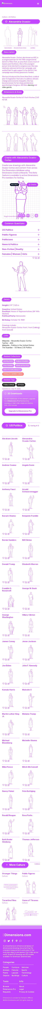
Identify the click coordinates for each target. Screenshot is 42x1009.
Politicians (8, 366)
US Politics (12, 17)
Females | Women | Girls (13, 374)
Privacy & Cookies (26, 992)
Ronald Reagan (9, 815)
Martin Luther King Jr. (10, 715)
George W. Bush (29, 588)
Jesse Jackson (29, 641)
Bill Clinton (27, 540)
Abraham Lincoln (10, 438)
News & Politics (22, 366)
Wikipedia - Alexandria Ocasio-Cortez (17, 341)
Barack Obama (9, 516)
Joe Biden (6, 665)
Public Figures (22, 361)
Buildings (15, 975)
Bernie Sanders (9, 540)
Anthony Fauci (8, 489)
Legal (21, 989)
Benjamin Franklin (30, 516)
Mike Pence (7, 767)
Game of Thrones (30, 900)
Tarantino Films (9, 900)
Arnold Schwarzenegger (30, 490)
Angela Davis (28, 465)
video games (7, 87)
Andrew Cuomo (9, 465)
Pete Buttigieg (28, 791)
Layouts (15, 973)
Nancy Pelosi (8, 791)
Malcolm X (27, 690)
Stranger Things (9, 873)
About (21, 986)
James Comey (8, 641)
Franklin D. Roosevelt (7, 589)
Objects (6, 975)
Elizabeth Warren (30, 564)
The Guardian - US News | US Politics (17, 348)
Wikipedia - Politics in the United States (18, 345)
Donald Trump (8, 564)
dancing (31, 85)
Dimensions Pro (9, 989)
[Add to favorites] (33, 258)
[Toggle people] (32, 215)
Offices (21, 385)
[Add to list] (36, 258)
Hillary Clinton (28, 615)
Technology (26, 973)
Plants (5, 973)
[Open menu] (38, 4)
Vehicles (25, 967)
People (6, 967)
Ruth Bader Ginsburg (7, 840)
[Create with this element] (38, 258)
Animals (6, 970)
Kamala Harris (8, 690)
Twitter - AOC (7, 343)
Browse (6, 986)
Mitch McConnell (30, 767)
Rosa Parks (27, 815)
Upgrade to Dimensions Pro (20, 411)
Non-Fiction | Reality (12, 370)
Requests (7, 992)
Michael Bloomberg (7, 741)
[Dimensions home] (7, 3)
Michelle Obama (29, 740)
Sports (24, 970)
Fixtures (15, 970)
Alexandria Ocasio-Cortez (29, 439)
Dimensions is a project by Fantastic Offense (18, 998)
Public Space (9, 385)
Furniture (15, 967)
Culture (4, 17)
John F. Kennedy (29, 665)
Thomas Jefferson (30, 839)
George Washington (7, 616)
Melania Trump (29, 714)
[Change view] (36, 215)
